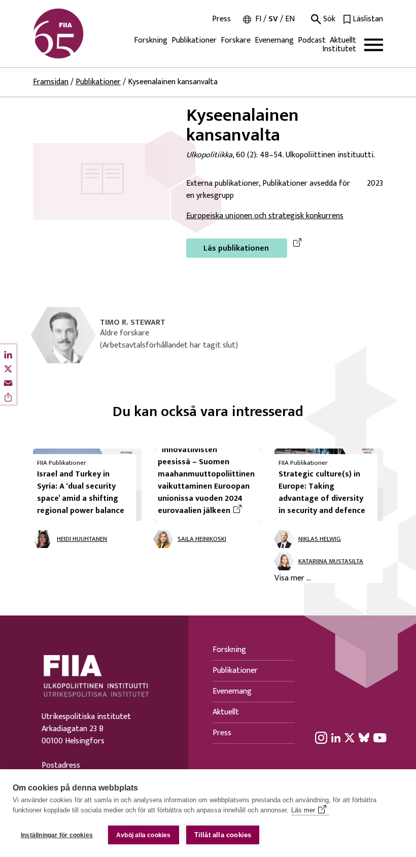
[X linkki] (349, 738)
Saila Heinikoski (202, 539)
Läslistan (368, 19)
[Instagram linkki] (321, 738)
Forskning (150, 40)
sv (273, 19)
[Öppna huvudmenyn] (373, 45)
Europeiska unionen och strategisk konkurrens (264, 216)
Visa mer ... (292, 578)
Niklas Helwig (319, 539)
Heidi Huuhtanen (82, 539)
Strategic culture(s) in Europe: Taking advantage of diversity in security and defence (322, 492)
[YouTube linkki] (380, 738)
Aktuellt (343, 40)
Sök (328, 19)
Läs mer (303, 810)
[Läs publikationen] (101, 181)
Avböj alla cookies (143, 835)
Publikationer (194, 40)
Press (221, 19)
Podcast (312, 40)
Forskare (236, 40)
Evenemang (274, 40)
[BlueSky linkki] (364, 738)
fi (258, 19)
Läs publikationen (236, 248)
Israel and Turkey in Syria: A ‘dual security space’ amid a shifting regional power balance (80, 492)
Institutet (339, 49)
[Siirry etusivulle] (81, 33)
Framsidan (50, 82)
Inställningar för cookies (57, 835)
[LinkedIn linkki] (335, 738)
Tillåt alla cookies (223, 835)
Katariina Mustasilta (330, 562)
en (290, 19)
